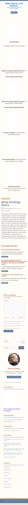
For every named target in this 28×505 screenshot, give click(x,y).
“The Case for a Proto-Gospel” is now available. (12, 275)
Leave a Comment (5, 210)
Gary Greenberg (9, 208)
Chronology (6, 472)
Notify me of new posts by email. (12, 328)
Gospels (6, 475)
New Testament (8, 484)
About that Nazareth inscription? (10, 249)
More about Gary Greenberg (14, 377)
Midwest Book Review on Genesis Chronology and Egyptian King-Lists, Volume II (13, 445)
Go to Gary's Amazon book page (12, 382)
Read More (4, 256)
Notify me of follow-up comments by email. (14, 325)
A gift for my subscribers (10, 457)
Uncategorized (5, 198)
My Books (6, 481)
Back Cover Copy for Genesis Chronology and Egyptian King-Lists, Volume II (14, 449)
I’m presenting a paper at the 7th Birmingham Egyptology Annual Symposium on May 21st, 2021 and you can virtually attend (14, 262)
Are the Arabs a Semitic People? (12, 430)
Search (21, 347)
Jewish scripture (7, 478)
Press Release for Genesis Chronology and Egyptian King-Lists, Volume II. (13, 453)
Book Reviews (7, 470)
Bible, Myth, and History (14, 4)
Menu (14, 12)
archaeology (7, 467)
